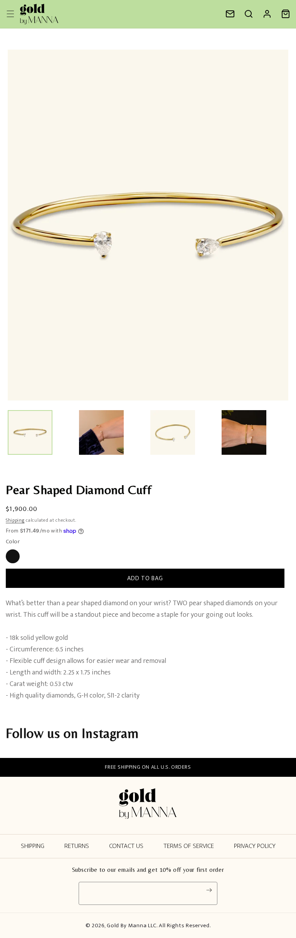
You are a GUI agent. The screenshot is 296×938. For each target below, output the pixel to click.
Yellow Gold (13, 556)
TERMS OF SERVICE (188, 846)
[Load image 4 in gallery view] (244, 432)
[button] (248, 13)
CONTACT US (126, 846)
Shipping (15, 520)
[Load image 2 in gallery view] (101, 432)
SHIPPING (32, 846)
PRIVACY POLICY (255, 846)
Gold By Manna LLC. (133, 925)
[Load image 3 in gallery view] (172, 432)
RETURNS (76, 846)
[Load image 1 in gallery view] (30, 432)
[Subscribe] (208, 890)
